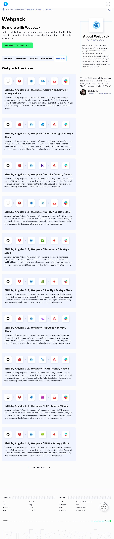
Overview (8, 58)
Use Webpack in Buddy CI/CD (17, 45)
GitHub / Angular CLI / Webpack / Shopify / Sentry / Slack (38, 290)
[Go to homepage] (6, 4)
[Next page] (49, 467)
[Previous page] (28, 467)
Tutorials (34, 58)
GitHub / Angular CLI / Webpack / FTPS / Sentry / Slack (36, 443)
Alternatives (46, 58)
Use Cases (60, 58)
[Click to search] (109, 10)
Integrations (20, 58)
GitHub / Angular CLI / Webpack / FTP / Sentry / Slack (36, 406)
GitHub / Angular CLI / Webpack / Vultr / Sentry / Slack (36, 368)
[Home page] (5, 9)
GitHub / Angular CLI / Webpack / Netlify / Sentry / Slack (37, 211)
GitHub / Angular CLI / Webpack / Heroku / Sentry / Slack (38, 174)
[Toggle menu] (108, 4)
